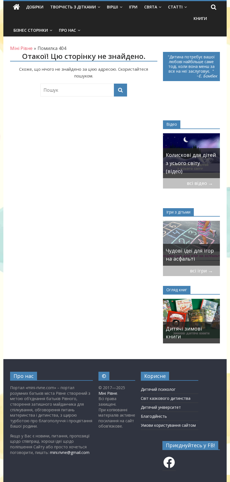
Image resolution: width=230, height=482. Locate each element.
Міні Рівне (107, 393)
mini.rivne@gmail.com (69, 452)
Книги (200, 18)
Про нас (67, 30)
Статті (175, 7)
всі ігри (201, 270)
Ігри (133, 7)
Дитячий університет (161, 407)
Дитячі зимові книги (184, 332)
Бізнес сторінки (30, 30)
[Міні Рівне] (16, 7)
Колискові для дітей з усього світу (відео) (191, 163)
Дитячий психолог (158, 389)
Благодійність (154, 416)
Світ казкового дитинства (165, 398)
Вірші (112, 7)
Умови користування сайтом (168, 425)
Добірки (34, 7)
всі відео (200, 183)
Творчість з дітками (73, 7)
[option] (191, 155)
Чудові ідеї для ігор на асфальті (190, 254)
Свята (150, 7)
